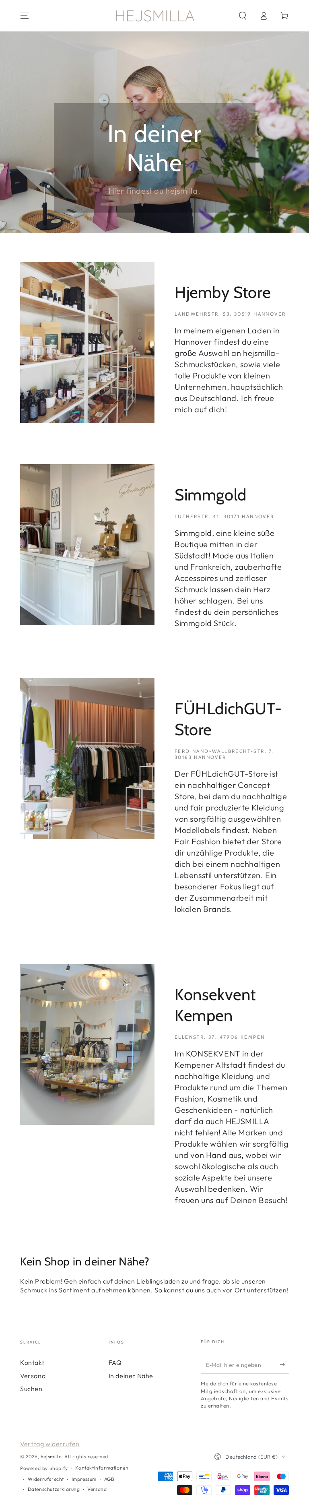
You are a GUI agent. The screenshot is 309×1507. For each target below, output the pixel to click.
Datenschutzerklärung (54, 1489)
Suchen (31, 1389)
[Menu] (24, 16)
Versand (32, 1376)
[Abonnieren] (284, 1364)
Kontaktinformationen (101, 1468)
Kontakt (32, 1362)
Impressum (84, 1479)
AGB (109, 1479)
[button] (242, 16)
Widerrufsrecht (46, 1479)
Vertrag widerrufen (50, 1444)
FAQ (115, 1362)
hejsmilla (51, 1456)
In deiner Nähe (131, 1376)
